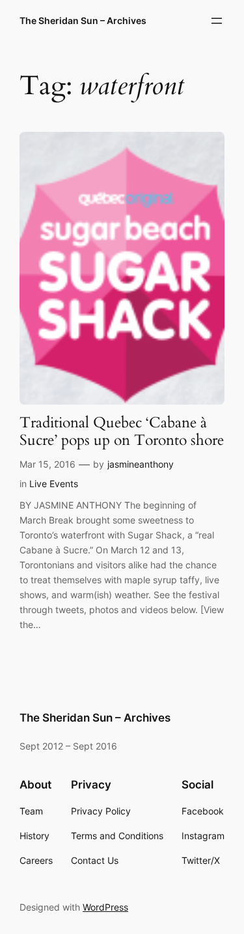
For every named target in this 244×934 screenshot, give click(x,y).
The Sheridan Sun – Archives (83, 20)
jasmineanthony (140, 464)
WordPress (105, 907)
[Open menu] (216, 21)
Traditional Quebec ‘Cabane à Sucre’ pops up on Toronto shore (122, 431)
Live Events (53, 483)
